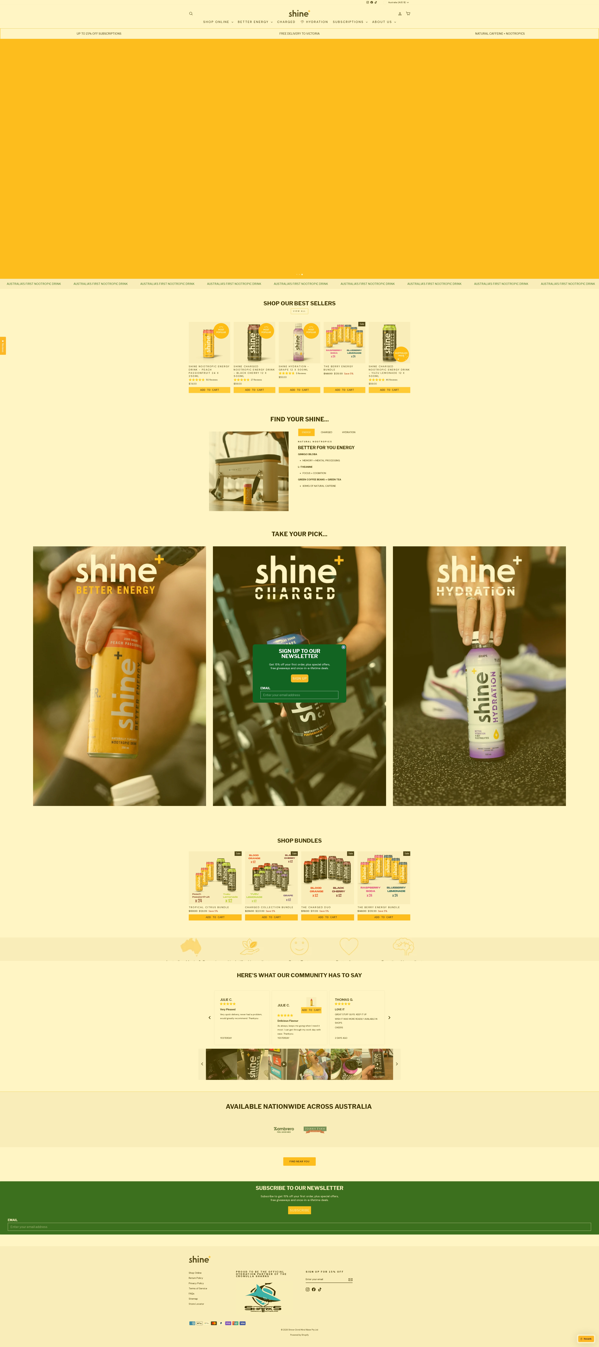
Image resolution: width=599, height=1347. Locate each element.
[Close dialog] (343, 647)
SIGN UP (299, 678)
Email (265, 688)
